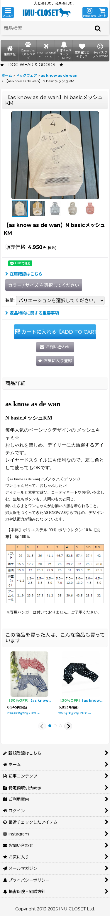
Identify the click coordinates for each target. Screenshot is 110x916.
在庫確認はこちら (26, 274)
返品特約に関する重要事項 (34, 313)
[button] (8, 12)
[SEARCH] (98, 28)
